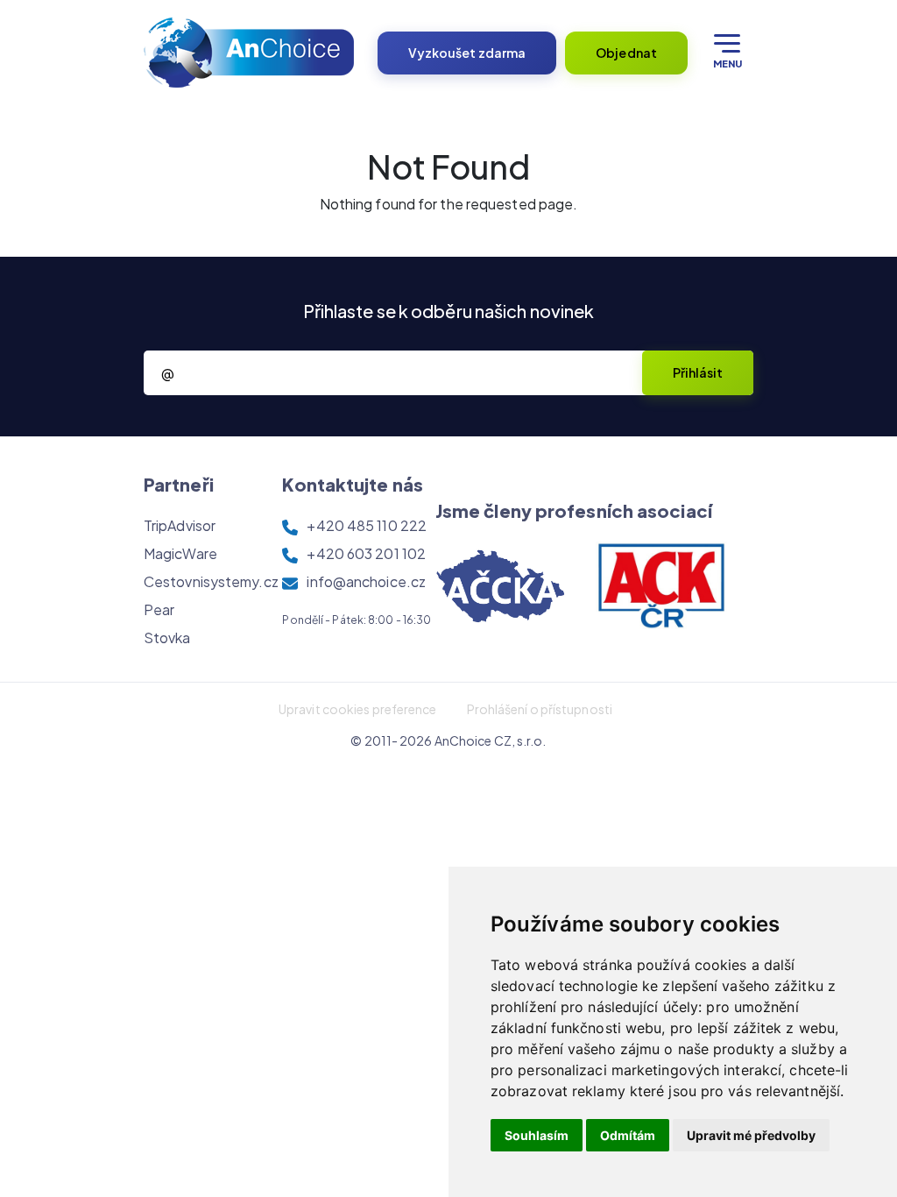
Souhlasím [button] (537, 1135)
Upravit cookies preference (358, 709)
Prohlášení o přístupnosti (540, 709)
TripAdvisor (179, 525)
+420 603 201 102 (366, 553)
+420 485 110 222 (367, 525)
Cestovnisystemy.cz (211, 581)
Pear (159, 609)
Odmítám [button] (627, 1135)
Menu (727, 63)
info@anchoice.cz (366, 581)
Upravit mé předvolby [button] (751, 1135)
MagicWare (180, 553)
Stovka (167, 637)
